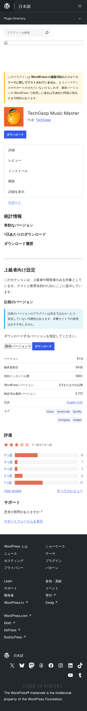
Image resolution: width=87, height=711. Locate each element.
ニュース (10, 554)
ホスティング (13, 561)
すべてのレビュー (70, 491)
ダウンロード (15, 134)
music (50, 411)
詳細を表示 (16, 192)
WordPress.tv (16, 602)
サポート (14, 202)
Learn (8, 581)
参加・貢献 (54, 581)
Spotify (77, 411)
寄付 (51, 595)
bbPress (12, 630)
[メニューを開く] (80, 6)
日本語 (18, 656)
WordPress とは (16, 546)
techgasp (64, 419)
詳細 (11, 150)
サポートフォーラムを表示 (23, 521)
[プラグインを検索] (47, 33)
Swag (52, 602)
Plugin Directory (14, 18)
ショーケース (55, 546)
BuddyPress (15, 637)
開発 (11, 181)
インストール (18, 171)
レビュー (14, 160)
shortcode (63, 411)
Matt (9, 623)
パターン (52, 568)
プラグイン (54, 561)
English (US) (75, 402)
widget (77, 419)
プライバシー (13, 568)
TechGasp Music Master (53, 113)
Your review (12, 491)
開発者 (9, 595)
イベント (52, 588)
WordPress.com (18, 616)
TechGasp (43, 120)
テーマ (50, 554)
